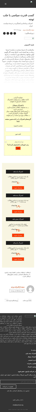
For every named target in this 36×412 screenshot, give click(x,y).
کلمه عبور (18, 134)
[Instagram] (12, 396)
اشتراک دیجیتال (32, 357)
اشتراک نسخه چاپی (31, 353)
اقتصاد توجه (12, 272)
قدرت (24, 276)
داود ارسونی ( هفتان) (12, 409)
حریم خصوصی (32, 360)
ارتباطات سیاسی (20, 272)
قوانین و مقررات (31, 363)
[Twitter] (24, 396)
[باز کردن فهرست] (5, 3)
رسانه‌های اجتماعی (23, 274)
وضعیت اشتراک (32, 367)
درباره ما (33, 350)
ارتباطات (28, 272)
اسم (35, 378)
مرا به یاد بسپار (19, 142)
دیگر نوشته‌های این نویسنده (17, 290)
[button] (14, 33)
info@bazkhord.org (18, 405)
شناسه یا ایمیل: (18, 126)
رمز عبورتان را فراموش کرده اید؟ (18, 145)
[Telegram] (18, 396)
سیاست (16, 274)
